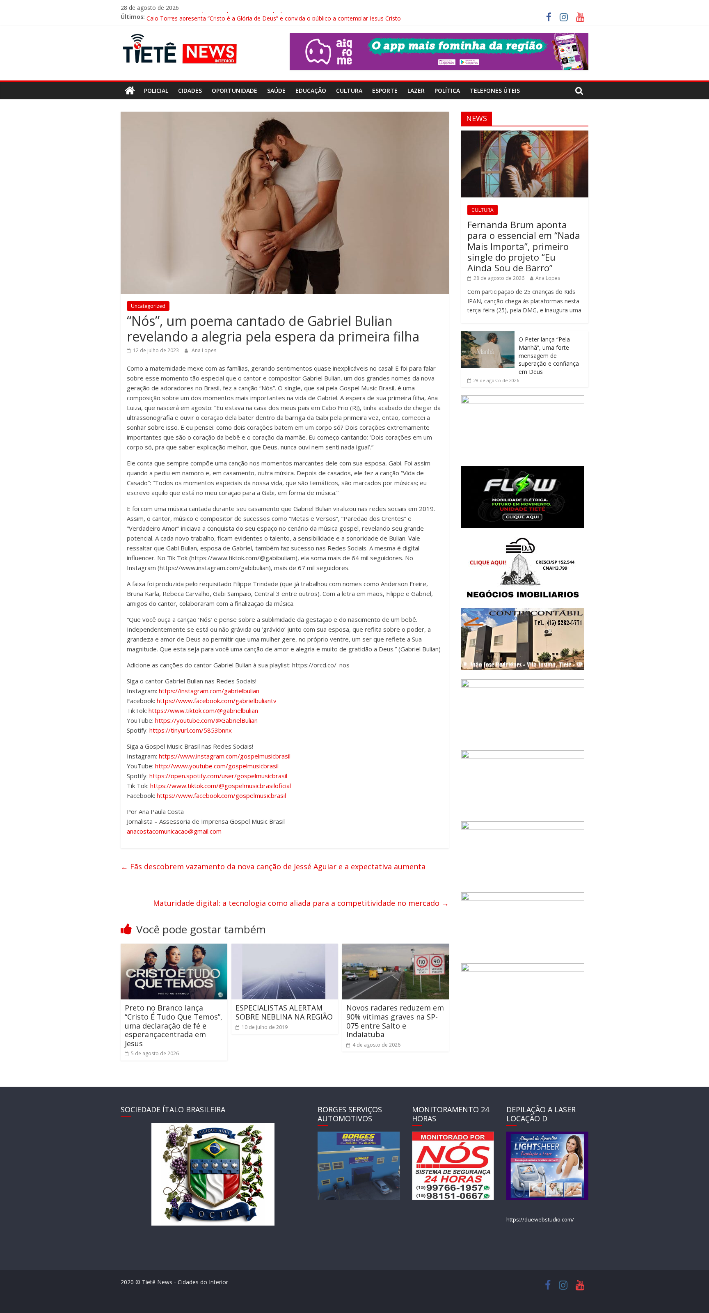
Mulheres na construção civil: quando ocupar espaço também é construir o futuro (255, 17)
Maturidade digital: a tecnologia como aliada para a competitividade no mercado (301, 903)
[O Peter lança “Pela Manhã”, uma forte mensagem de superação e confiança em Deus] (488, 335)
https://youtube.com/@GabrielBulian (206, 720)
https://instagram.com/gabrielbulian (209, 691)
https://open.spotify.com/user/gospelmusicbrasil (218, 776)
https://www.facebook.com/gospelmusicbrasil (221, 795)
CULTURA (349, 90)
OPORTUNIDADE (234, 90)
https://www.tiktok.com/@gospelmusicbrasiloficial (220, 785)
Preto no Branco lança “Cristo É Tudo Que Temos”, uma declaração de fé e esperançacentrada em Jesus (173, 1025)
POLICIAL (156, 90)
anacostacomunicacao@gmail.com (174, 831)
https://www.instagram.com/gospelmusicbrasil (224, 756)
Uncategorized (148, 305)
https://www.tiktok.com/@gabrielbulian (203, 710)
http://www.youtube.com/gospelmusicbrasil (217, 766)
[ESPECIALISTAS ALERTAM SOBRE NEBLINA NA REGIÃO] (284, 948)
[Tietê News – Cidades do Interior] (130, 90)
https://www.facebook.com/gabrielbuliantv (217, 701)
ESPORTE (385, 90)
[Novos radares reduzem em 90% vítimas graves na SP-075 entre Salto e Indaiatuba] (395, 948)
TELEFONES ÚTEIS (495, 90)
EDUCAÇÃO (310, 90)
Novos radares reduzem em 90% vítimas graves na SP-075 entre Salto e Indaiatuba (395, 1021)
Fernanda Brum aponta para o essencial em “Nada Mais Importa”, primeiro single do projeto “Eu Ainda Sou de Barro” (523, 246)
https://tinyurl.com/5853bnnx (190, 730)
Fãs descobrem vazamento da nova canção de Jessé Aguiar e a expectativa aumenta (273, 866)
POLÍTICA (447, 90)
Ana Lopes (204, 350)
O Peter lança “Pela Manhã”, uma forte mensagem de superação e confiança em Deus (549, 355)
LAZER (416, 90)
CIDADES (190, 90)
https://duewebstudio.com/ (540, 1219)
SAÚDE (276, 90)
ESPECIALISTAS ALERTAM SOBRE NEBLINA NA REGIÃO (284, 1012)
